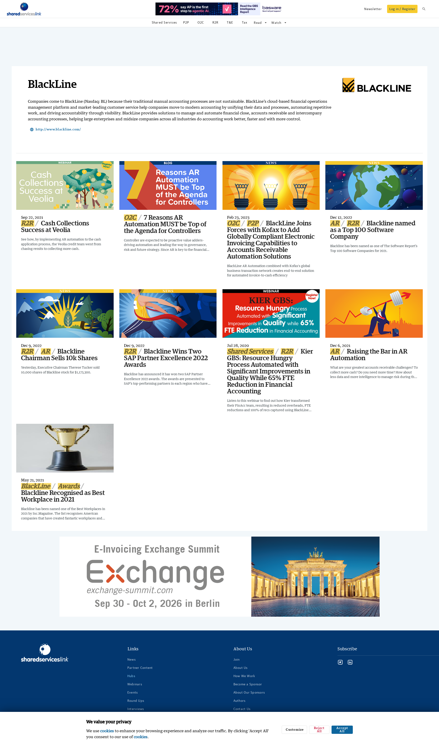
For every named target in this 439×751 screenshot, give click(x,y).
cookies (107, 730)
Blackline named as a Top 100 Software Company (373, 230)
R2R (27, 223)
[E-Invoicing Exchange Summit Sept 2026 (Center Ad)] (219, 577)
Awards (69, 486)
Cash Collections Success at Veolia (55, 226)
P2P (253, 223)
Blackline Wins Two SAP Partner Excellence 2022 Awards (166, 358)
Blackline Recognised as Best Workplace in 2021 (63, 496)
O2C (130, 217)
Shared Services (250, 351)
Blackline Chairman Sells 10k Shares (59, 355)
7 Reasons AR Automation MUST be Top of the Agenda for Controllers (165, 224)
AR (335, 223)
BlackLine (36, 486)
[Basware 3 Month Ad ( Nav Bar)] (219, 9)
